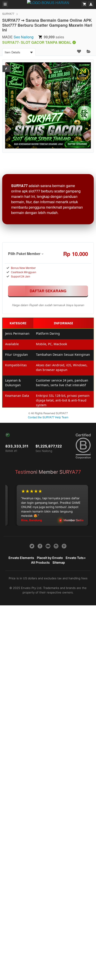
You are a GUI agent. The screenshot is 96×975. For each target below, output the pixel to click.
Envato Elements (21, 558)
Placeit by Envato (50, 558)
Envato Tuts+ (76, 558)
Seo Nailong (23, 36)
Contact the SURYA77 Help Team (48, 417)
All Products (40, 562)
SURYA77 (8, 13)
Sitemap (58, 562)
